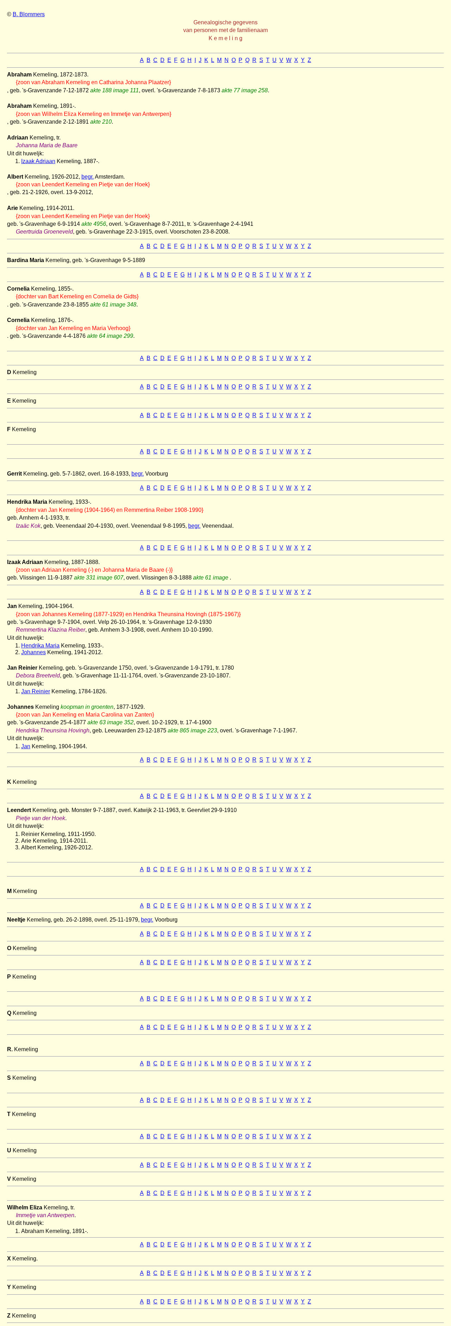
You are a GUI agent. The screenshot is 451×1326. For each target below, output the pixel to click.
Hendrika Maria (40, 646)
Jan (25, 746)
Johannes (33, 652)
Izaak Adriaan (38, 161)
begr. (87, 177)
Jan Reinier (35, 691)
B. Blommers (29, 14)
